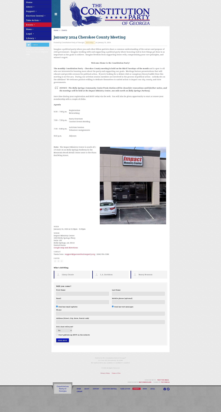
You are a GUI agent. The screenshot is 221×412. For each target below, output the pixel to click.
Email (58, 298)
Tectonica (165, 382)
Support (30, 11)
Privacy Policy (105, 373)
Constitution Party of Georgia (63, 388)
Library (30, 38)
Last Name (116, 290)
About (29, 6)
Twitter (35, 45)
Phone (58, 310)
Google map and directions (66, 248)
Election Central (35, 15)
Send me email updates (68, 307)
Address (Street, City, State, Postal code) (72, 318)
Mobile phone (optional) (122, 298)
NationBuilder (145, 382)
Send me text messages (123, 307)
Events (30, 24)
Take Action (32, 20)
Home (29, 2)
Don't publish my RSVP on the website (74, 335)
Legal (29, 33)
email (41, 49)
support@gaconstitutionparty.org (80, 254)
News (29, 29)
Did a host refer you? (64, 327)
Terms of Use (116, 373)
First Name (60, 290)
